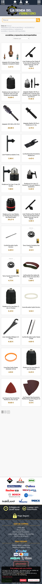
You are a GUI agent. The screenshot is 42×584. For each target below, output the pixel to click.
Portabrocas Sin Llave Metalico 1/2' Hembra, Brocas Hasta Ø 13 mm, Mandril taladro (11, 215)
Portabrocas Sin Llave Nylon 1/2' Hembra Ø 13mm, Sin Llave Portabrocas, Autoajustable (10, 93)
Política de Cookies (21, 536)
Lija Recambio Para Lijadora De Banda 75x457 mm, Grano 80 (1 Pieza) (31, 276)
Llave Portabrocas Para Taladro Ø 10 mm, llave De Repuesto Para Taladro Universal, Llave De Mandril (31, 216)
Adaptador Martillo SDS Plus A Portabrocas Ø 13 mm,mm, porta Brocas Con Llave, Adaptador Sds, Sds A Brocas (31, 94)
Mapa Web (21, 528)
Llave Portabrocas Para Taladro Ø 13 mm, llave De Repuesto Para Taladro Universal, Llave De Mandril (31, 63)
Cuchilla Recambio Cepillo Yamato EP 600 (31, 337)
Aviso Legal (21, 530)
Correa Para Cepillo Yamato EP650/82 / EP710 (11, 368)
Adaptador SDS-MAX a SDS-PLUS (11, 124)
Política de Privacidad (21, 532)
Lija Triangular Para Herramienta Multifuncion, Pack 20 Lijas (10, 398)
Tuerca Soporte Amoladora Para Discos (11, 276)
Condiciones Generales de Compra (21, 534)
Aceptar (23, 580)
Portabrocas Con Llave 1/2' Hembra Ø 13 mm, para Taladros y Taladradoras (31, 185)
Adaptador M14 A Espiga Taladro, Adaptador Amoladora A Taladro (10, 63)
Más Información (7, 577)
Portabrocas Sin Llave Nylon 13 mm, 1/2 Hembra (11, 307)
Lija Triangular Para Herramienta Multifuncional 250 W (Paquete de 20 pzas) (31, 398)
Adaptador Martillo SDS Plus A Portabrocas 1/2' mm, (31, 124)
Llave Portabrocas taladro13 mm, (10, 155)
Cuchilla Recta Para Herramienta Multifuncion (31, 154)
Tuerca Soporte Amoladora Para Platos (31, 246)
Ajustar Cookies (34, 580)
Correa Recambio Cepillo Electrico (31, 307)
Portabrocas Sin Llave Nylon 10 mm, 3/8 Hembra (31, 368)
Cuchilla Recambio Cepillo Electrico (11, 246)
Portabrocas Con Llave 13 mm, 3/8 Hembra (11, 185)
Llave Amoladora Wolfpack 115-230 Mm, (10, 337)
